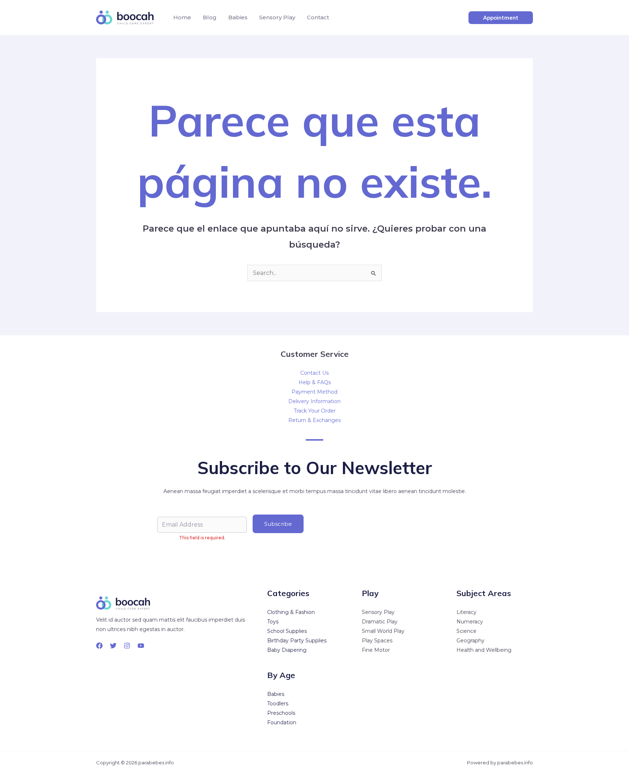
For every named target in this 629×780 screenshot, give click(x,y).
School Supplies (287, 631)
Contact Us (314, 373)
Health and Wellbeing (483, 650)
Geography (470, 640)
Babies (238, 17)
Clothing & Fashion (291, 612)
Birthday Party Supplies (297, 640)
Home (182, 17)
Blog (210, 17)
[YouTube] (141, 645)
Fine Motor (376, 650)
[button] (500, 17)
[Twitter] (113, 645)
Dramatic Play (379, 621)
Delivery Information (314, 401)
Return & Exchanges (314, 420)
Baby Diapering (286, 650)
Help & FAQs (314, 382)
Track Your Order (315, 410)
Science (466, 631)
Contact (318, 17)
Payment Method (314, 392)
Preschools (281, 713)
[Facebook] (99, 645)
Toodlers (277, 703)
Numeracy (469, 621)
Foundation (281, 722)
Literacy (466, 612)
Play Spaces (377, 640)
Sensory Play (277, 17)
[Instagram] (127, 645)
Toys (272, 621)
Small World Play (383, 631)
